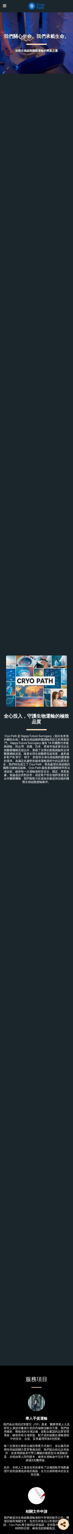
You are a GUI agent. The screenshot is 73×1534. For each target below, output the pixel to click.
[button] (4, 6)
